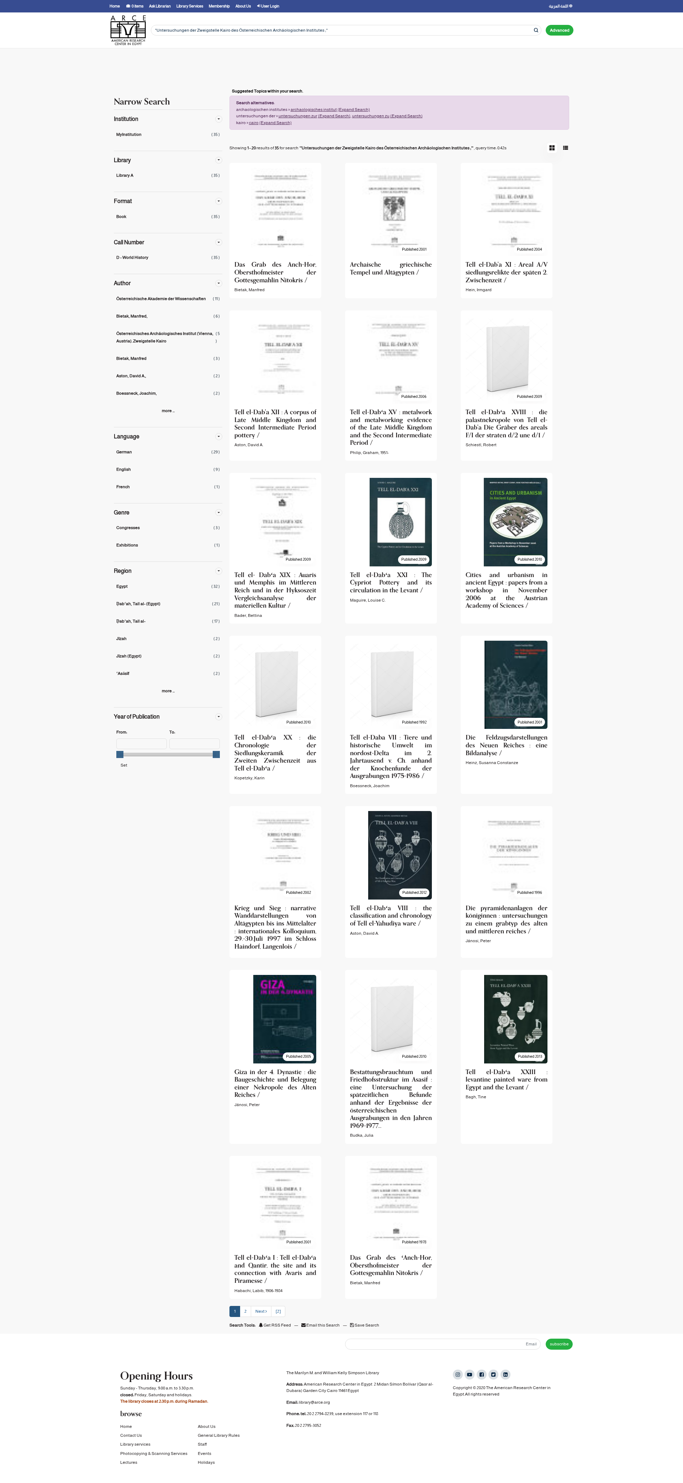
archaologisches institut (314, 109)
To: (172, 732)
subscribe (559, 1343)
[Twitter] (493, 1375)
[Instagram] (458, 1375)
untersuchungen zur (298, 115)
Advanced (560, 30)
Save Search (366, 1325)
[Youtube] (470, 1375)
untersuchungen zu (371, 115)
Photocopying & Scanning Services (153, 1453)
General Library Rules (219, 1435)
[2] (278, 1311)
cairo (254, 122)
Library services (135, 1444)
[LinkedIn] (505, 1375)
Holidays (206, 1462)
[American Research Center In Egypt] (128, 30)
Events (204, 1453)
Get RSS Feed (277, 1325)
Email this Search (323, 1325)
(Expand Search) (354, 109)
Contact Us (131, 1435)
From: (121, 732)
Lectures (128, 1462)
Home (126, 1426)
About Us (207, 1426)
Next (260, 1311)
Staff (202, 1444)
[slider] (119, 754)
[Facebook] (482, 1375)
